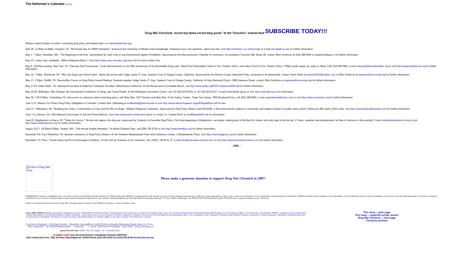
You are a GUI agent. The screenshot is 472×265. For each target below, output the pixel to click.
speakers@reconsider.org (372, 74)
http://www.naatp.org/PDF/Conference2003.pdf (215, 86)
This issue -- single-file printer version (377, 215)
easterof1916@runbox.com (321, 74)
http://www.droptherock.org (411, 66)
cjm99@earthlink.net (197, 114)
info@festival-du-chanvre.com (197, 140)
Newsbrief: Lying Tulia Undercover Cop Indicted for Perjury (97, 215)
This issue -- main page (376, 212)
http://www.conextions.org (315, 97)
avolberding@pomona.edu (141, 103)
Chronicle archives (377, 220)
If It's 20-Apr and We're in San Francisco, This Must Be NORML (251, 213)
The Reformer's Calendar (140, 217)
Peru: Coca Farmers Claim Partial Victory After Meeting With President (193, 213)
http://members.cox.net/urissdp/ (243, 49)
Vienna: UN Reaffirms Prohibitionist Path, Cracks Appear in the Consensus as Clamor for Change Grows (118, 213)
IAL (103, 230)
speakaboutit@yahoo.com (279, 97)
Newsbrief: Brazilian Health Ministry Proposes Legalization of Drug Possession (243, 215)
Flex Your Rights (93, 230)
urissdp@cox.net (280, 49)
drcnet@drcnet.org (251, 198)
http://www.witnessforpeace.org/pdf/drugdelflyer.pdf (190, 103)
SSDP (82, 230)
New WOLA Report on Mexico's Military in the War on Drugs (103, 217)
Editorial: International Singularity (58, 213)
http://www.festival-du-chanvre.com (240, 140)
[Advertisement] (236, 16)
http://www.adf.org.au (266, 91)
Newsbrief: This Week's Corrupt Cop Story (59, 217)
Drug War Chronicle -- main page (376, 217)
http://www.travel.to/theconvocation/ (133, 114)
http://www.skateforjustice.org (41, 123)
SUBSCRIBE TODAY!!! (296, 31)
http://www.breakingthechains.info (368, 108)
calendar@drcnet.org (119, 43)
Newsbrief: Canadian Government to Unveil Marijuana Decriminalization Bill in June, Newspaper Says (166, 215)
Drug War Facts (113, 230)
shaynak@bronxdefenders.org (372, 66)
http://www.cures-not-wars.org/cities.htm (116, 60)
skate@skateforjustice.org (395, 120)
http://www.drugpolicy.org (219, 134)
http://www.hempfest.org (179, 128)
